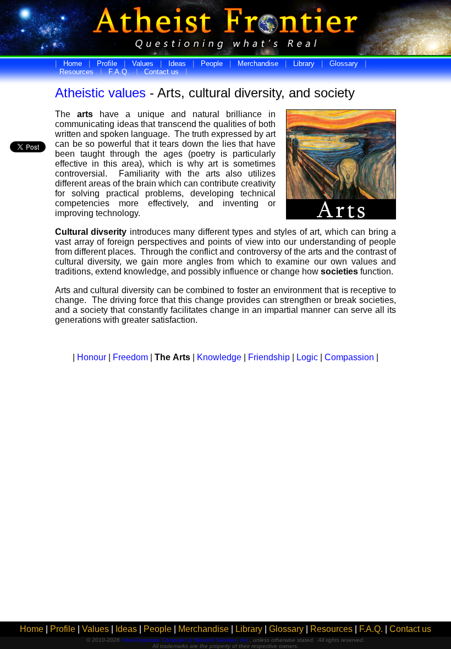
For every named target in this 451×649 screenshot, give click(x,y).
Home (72, 63)
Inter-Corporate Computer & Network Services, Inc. (186, 640)
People (212, 63)
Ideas (177, 63)
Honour (91, 357)
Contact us (161, 72)
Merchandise (258, 63)
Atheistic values (100, 92)
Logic (307, 357)
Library (304, 63)
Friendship (269, 357)
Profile (107, 63)
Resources (76, 72)
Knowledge (219, 357)
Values (142, 63)
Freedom (130, 357)
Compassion (349, 357)
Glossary (343, 63)
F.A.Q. (118, 72)
